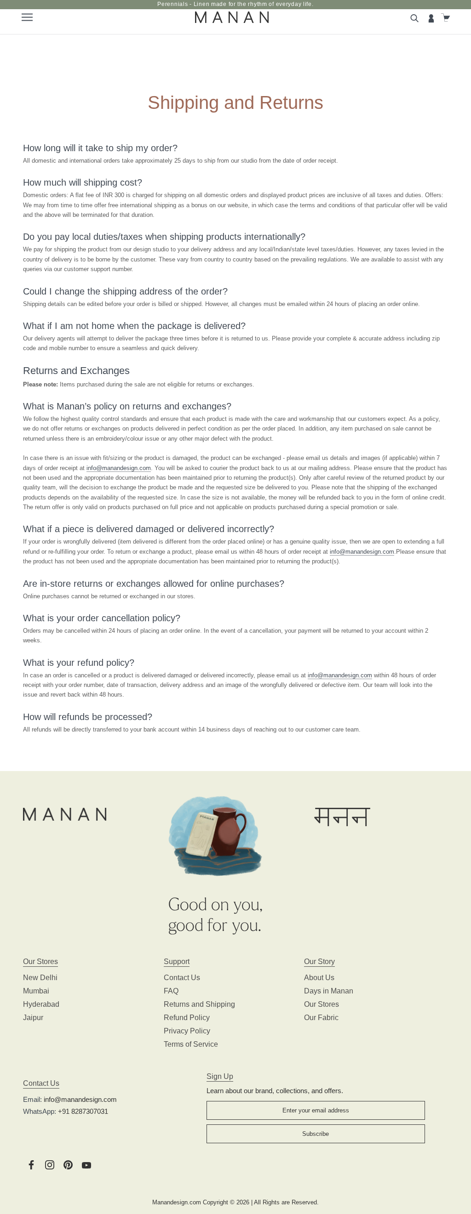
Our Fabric (321, 1017)
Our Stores (321, 1004)
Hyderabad (41, 1004)
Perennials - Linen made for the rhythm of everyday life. (235, 4)
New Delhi (40, 977)
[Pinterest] (68, 1164)
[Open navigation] (27, 17)
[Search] (416, 17)
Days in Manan (328, 991)
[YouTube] (86, 1164)
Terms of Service (191, 1044)
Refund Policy (187, 1017)
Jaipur (33, 1017)
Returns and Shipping (199, 1004)
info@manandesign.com (118, 468)
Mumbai (36, 991)
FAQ (171, 991)
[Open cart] (447, 17)
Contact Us (182, 977)
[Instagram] (49, 1164)
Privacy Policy (187, 1031)
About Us (319, 977)
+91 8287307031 (83, 1111)
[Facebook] (31, 1164)
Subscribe (315, 1133)
